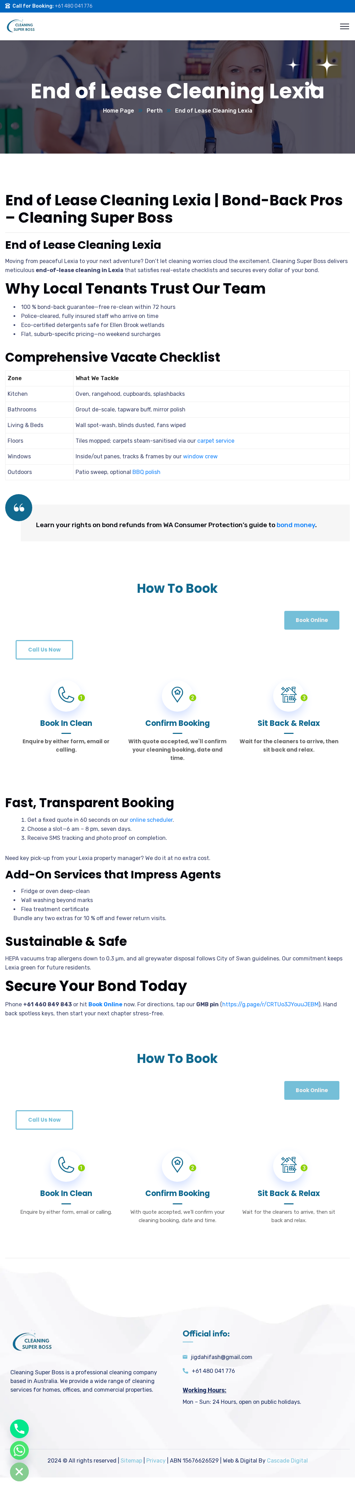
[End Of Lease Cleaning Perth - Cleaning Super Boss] (20, 26)
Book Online (105, 1004)
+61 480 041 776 (74, 6)
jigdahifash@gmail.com (221, 1357)
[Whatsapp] (19, 1450)
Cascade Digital (287, 1460)
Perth (155, 110)
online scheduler (151, 820)
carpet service (215, 440)
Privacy (156, 1460)
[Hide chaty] (19, 1472)
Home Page (118, 110)
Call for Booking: (33, 6)
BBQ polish (146, 472)
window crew (200, 456)
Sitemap (131, 1460)
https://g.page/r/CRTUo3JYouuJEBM (270, 1004)
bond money (296, 525)
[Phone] (19, 1428)
